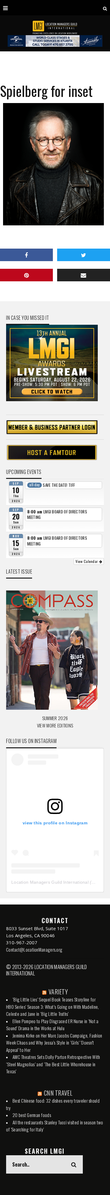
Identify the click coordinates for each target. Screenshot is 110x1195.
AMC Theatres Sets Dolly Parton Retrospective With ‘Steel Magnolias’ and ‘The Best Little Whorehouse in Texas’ (53, 1064)
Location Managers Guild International (50, 882)
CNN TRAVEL (58, 1092)
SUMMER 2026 (55, 718)
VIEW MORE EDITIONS (55, 725)
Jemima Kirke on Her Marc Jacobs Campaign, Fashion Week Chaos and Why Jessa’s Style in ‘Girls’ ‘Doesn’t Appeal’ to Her (54, 1042)
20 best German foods (32, 1115)
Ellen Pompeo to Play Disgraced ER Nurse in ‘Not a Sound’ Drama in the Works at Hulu (52, 1025)
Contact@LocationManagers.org (34, 949)
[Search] (105, 7)
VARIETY (58, 991)
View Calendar (87, 561)
